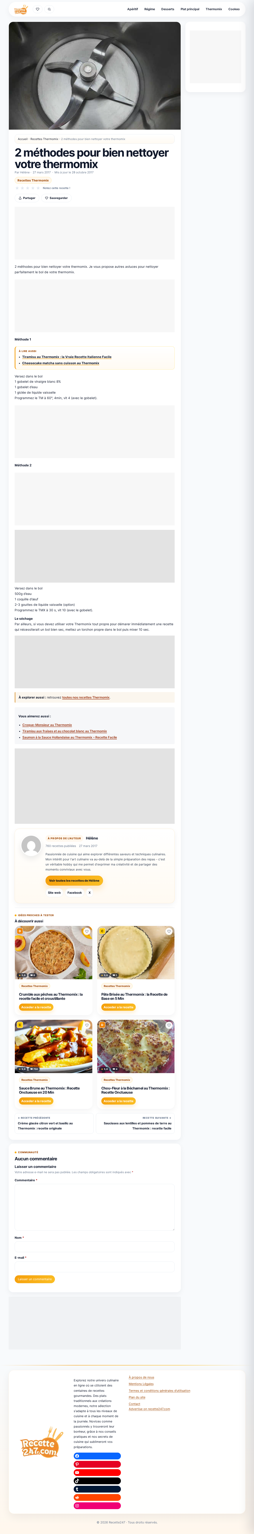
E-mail (21, 1257)
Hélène (92, 838)
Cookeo (234, 9)
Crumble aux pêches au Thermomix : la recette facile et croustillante (51, 996)
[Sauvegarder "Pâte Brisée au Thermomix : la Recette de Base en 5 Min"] (169, 931)
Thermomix (214, 9)
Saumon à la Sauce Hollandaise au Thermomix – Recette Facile (69, 737)
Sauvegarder (59, 198)
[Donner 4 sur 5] (32, 188)
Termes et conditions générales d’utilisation (159, 1390)
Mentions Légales (141, 1384)
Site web (54, 892)
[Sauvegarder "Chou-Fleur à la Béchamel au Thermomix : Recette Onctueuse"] (169, 1025)
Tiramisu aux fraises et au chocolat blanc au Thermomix (64, 731)
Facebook (74, 892)
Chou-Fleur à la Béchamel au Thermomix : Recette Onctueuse (135, 1090)
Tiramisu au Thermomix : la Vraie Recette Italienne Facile (66, 357)
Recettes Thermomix (44, 139)
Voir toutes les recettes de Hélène (74, 880)
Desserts (167, 9)
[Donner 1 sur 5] (17, 188)
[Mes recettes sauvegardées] (37, 9)
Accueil (23, 139)
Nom (19, 1237)
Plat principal (190, 9)
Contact (134, 1404)
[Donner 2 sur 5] (22, 188)
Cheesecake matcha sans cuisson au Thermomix (60, 363)
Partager (29, 198)
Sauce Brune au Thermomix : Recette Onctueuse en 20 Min (49, 1090)
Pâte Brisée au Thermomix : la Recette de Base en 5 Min (134, 996)
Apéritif (132, 9)
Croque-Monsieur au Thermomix (47, 725)
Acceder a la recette (36, 1007)
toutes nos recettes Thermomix (86, 697)
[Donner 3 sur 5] (27, 188)
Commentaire (26, 1180)
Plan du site (137, 1397)
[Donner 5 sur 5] (38, 188)
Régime (149, 9)
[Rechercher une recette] (49, 9)
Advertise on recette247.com (149, 1409)
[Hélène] (31, 845)
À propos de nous (141, 1377)
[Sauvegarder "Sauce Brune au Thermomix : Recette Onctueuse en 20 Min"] (86, 1025)
